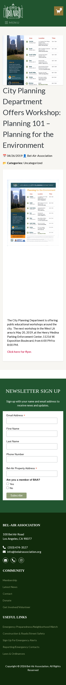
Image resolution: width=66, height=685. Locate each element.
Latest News (10, 586)
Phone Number (15, 454)
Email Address (15, 415)
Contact (7, 593)
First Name (12, 428)
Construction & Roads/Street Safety (24, 633)
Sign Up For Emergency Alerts (20, 640)
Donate (7, 600)
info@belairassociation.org (24, 551)
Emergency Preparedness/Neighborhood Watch (30, 626)
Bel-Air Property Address (21, 468)
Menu (13, 22)
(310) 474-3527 (17, 547)
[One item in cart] (58, 11)
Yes (12, 484)
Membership (10, 580)
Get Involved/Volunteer (16, 607)
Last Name (12, 441)
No (11, 488)
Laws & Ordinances (14, 653)
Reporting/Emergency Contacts (21, 646)
